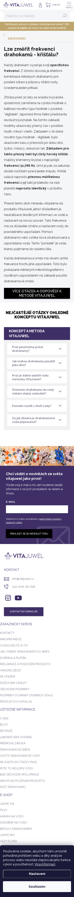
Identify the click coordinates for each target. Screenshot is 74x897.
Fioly (3, 810)
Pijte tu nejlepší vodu (16, 768)
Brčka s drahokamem (16, 828)
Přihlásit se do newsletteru (29, 533)
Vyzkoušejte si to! (14, 645)
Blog (4, 724)
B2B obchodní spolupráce (19, 774)
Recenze (6, 730)
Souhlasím (37, 887)
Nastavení (37, 874)
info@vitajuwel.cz (23, 578)
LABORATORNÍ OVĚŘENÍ (16, 737)
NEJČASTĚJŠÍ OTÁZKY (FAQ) (18, 762)
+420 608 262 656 (23, 586)
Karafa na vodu (12, 816)
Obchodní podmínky (15, 689)
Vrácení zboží (10, 670)
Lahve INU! (7, 835)
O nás (4, 718)
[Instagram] (7, 597)
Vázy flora (8, 841)
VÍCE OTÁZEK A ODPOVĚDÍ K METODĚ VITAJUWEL (37, 293)
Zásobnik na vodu (13, 822)
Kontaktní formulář (23, 611)
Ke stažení (7, 676)
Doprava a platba (13, 658)
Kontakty (7, 632)
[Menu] (69, 5)
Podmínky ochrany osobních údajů (26, 695)
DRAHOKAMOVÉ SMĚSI (15, 749)
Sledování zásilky (13, 682)
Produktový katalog (16, 701)
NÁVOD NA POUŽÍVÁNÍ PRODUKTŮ (22, 780)
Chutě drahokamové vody (20, 755)
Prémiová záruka (12, 743)
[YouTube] (18, 597)
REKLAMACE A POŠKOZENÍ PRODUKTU (25, 664)
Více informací (45, 864)
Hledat (65, 15)
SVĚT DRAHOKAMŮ (13, 787)
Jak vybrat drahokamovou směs (24, 651)
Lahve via (7, 803)
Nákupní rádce (11, 639)
